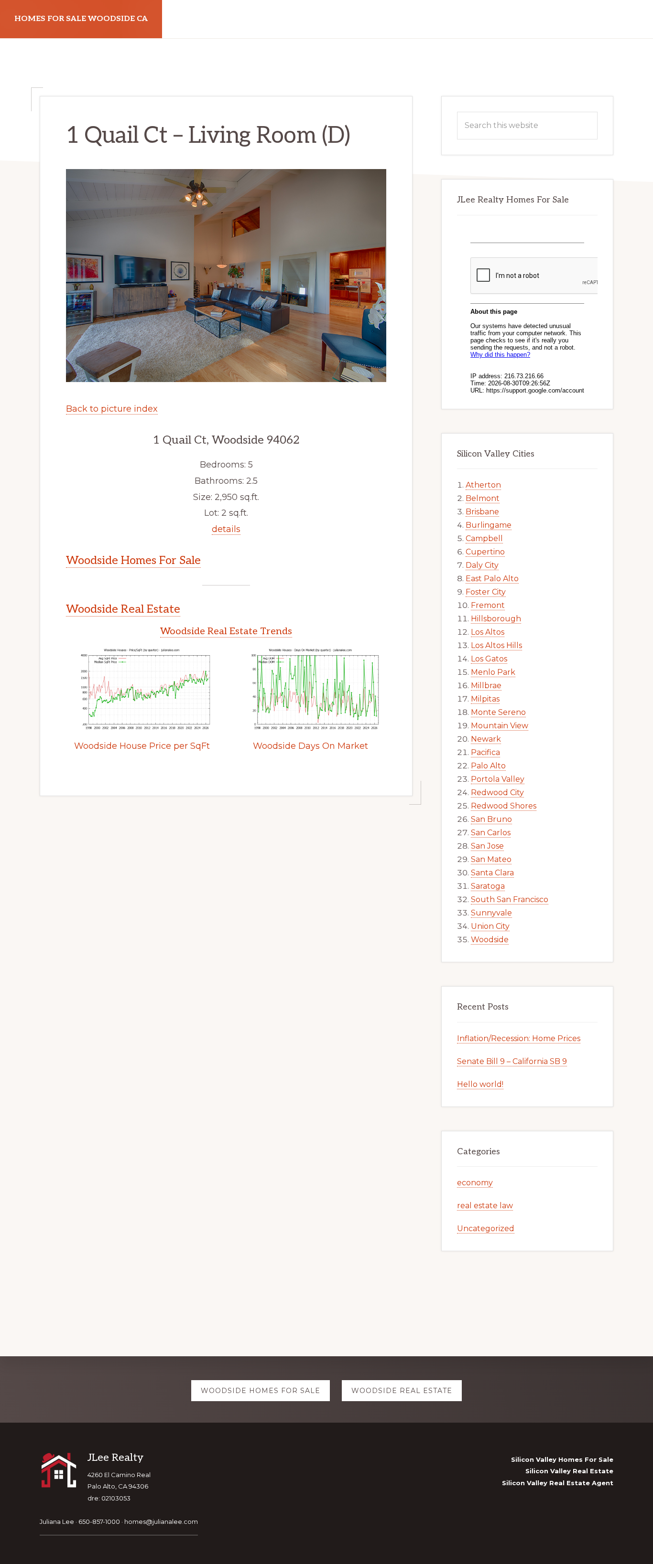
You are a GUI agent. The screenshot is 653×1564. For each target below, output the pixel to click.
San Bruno (491, 819)
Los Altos (487, 632)
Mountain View (499, 725)
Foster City (486, 591)
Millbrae (486, 685)
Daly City (482, 565)
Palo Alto (488, 765)
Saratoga (488, 886)
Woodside (490, 939)
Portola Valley (497, 779)
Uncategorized (485, 1228)
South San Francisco (509, 899)
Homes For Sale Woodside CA (81, 18)
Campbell (484, 538)
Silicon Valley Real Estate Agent (557, 1483)
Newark (486, 739)
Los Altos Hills (496, 645)
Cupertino (485, 551)
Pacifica (485, 752)
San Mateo (491, 859)
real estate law (485, 1205)
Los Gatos (489, 658)
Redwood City (497, 792)
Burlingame (489, 525)
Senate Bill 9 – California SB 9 (512, 1061)
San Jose (487, 846)
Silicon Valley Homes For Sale (562, 1459)
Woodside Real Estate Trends (226, 631)
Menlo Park (493, 672)
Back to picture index (112, 409)
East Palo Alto (492, 578)
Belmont (483, 498)
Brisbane (482, 511)
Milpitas (485, 698)
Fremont (488, 605)
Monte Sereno (498, 712)
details (226, 529)
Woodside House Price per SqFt (142, 746)
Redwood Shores (503, 805)
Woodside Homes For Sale (133, 560)
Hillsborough (496, 618)
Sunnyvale (491, 912)
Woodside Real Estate (123, 609)
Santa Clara (492, 872)
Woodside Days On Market (310, 746)
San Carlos (491, 832)
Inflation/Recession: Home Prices (518, 1038)
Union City (490, 926)
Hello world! (480, 1084)
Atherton (483, 484)
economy (475, 1182)
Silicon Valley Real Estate (569, 1471)
